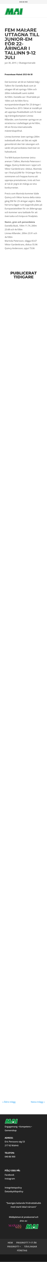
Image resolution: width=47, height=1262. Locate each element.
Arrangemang (9, 1029)
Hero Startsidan (12, 979)
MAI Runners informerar (23, 327)
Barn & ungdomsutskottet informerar (27, 298)
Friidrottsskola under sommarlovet (22, 439)
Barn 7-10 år (35, 724)
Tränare (17, 1029)
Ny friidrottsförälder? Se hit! (22, 718)
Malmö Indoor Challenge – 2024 (18, 593)
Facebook (9, 1174)
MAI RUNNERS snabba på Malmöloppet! (21, 322)
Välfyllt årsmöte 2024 (23, 478)
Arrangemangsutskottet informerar (26, 811)
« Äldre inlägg (9, 1101)
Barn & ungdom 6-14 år (23, 724)
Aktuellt (17, 898)
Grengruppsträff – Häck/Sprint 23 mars (21, 509)
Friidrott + (14, 1246)
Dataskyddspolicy (14, 1191)
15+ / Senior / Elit (20, 1027)
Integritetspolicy (13, 1187)
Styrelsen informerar (21, 359)
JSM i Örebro (15, 677)
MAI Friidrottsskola (21, 974)
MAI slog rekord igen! (23, 1066)
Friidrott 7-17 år (26, 1242)
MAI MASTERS (24, 855)
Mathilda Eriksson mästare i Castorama (22, 894)
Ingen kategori (23, 979)
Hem (10, 1242)
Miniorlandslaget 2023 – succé (20, 935)
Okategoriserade (27, 62)
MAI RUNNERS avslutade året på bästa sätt (20, 849)
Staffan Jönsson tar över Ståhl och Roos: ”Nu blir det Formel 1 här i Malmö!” (22, 1019)
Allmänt (16, 855)
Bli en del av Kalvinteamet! (16, 806)
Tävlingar (30, 1246)
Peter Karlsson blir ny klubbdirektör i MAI (21, 636)
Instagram (10, 1178)
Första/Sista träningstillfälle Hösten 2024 (20, 292)
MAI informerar (19, 444)
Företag (22, 1250)
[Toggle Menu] (36, 9)
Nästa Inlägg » (38, 1101)
